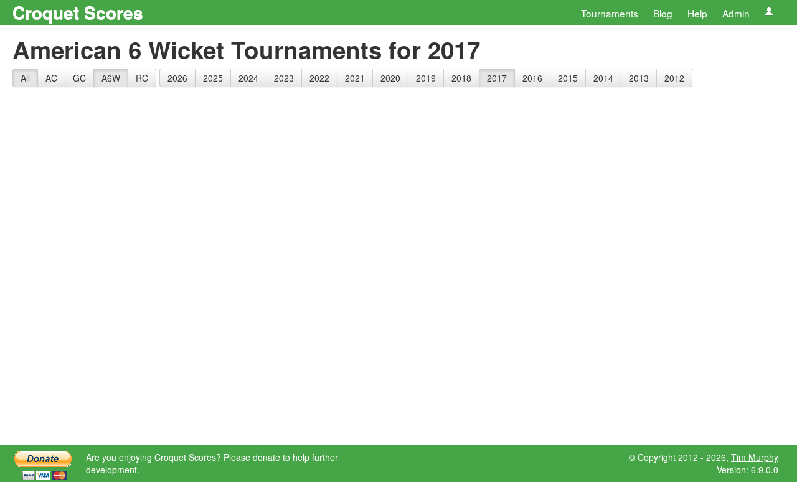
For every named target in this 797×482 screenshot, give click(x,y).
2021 (355, 78)
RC (142, 78)
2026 (177, 78)
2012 (674, 78)
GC (79, 78)
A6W (110, 78)
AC (51, 78)
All (25, 78)
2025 (213, 78)
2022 (319, 78)
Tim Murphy (754, 457)
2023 (284, 78)
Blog (662, 13)
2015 (568, 78)
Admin (736, 13)
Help (697, 13)
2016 (532, 78)
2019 (426, 78)
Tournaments (609, 13)
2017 (497, 78)
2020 (390, 78)
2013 (639, 78)
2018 (461, 78)
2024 (248, 78)
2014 (603, 78)
